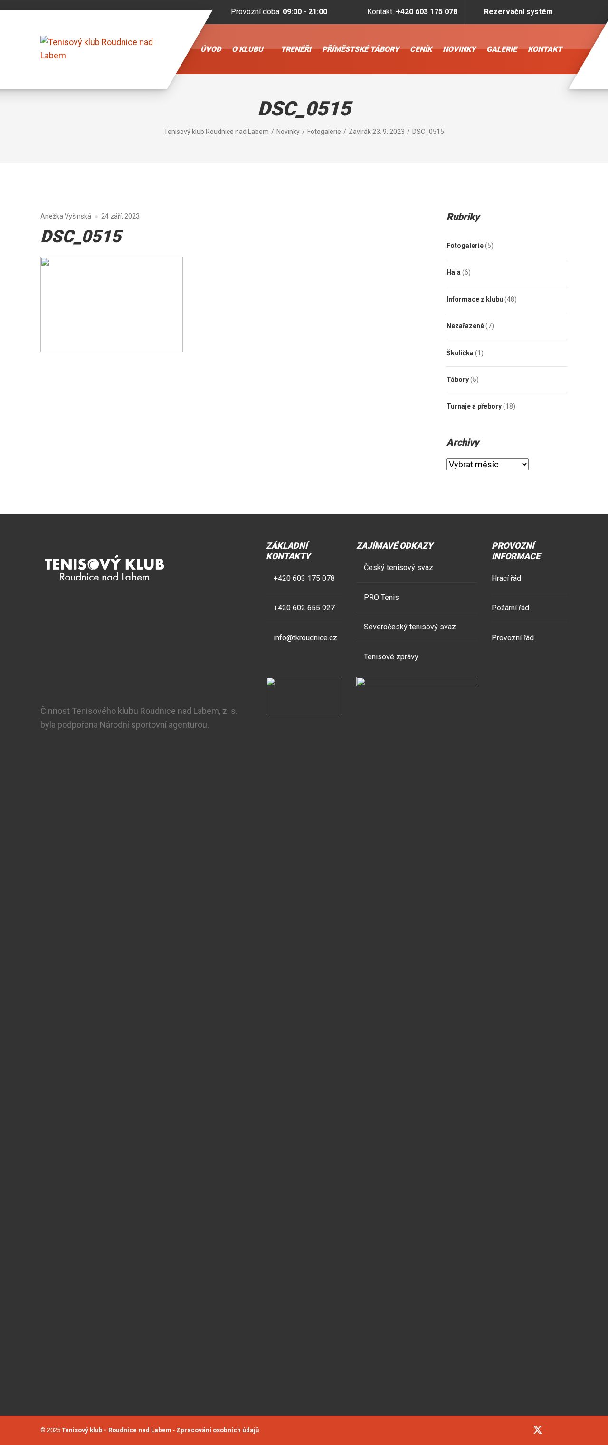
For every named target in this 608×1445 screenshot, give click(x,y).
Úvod (210, 49)
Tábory (457, 379)
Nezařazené (465, 326)
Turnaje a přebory (474, 406)
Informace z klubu (474, 299)
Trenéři (296, 49)
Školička (460, 353)
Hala (453, 272)
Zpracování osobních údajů (217, 1430)
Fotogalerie (465, 245)
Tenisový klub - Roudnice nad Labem (116, 1430)
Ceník (421, 49)
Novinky (459, 49)
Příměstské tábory (360, 49)
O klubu (247, 49)
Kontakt (545, 49)
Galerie (501, 49)
